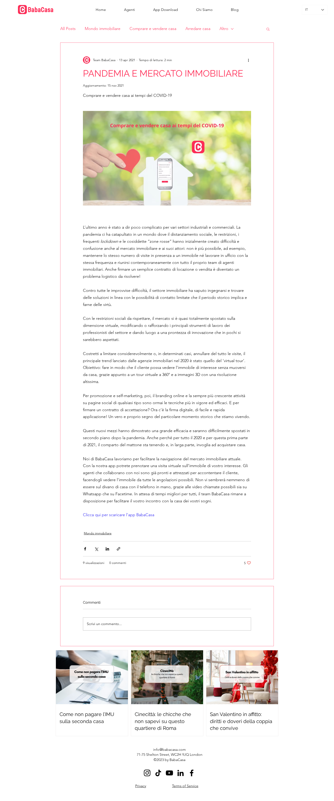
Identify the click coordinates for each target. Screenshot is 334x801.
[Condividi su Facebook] (85, 549)
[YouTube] (169, 772)
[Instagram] (147, 772)
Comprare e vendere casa (153, 28)
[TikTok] (158, 772)
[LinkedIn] (180, 772)
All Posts (68, 28)
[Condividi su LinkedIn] (107, 549)
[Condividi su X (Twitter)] (96, 549)
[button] (268, 29)
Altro (223, 28)
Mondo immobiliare (102, 28)
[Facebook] (191, 772)
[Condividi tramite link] (118, 549)
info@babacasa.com (169, 749)
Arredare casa (197, 28)
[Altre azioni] (248, 60)
